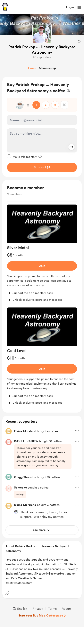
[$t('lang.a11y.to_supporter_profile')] (16, 511)
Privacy (38, 608)
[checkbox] (22, 156)
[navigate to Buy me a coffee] (5, 7)
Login (70, 7)
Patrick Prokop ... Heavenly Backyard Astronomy (42, 49)
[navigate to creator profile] (42, 33)
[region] (42, 127)
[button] (79, 7)
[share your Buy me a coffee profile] (79, 41)
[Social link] (7, 593)
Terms (52, 608)
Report (66, 608)
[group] (42, 254)
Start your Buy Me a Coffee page (40, 615)
